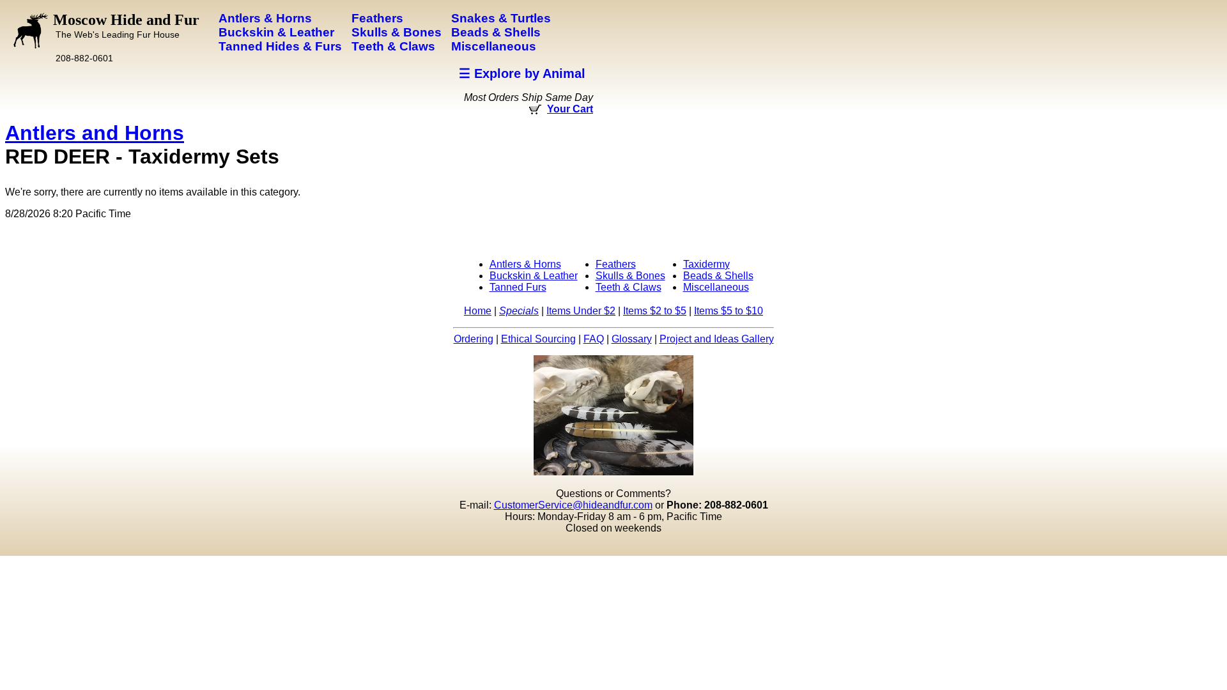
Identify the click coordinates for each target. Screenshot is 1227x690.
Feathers (616, 264)
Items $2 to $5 (654, 310)
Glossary (632, 339)
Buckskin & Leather (534, 275)
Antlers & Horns (525, 264)
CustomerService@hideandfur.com (573, 505)
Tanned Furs (518, 287)
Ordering (473, 339)
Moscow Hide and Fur (126, 26)
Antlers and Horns (94, 132)
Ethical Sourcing (538, 339)
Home (477, 310)
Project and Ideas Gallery (717, 339)
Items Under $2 (580, 310)
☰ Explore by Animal (522, 73)
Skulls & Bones (630, 275)
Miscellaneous (716, 287)
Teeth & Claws (628, 287)
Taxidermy (706, 264)
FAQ (593, 339)
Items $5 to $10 (728, 310)
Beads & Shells (718, 275)
